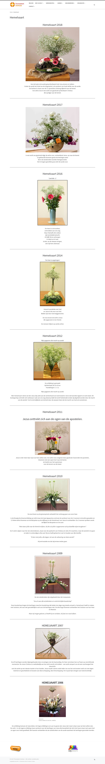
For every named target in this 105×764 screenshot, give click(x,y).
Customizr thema (31, 761)
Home (11, 12)
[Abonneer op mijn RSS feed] (94, 760)
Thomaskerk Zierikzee (19, 759)
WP (18, 761)
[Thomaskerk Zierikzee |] (18, 4)
